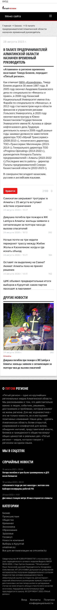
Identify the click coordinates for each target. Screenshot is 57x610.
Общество (8, 520)
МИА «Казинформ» (30, 82)
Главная (6, 25)
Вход (5, 1)
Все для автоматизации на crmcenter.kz (24, 550)
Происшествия (10, 516)
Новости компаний (13, 540)
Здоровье (7, 533)
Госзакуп (7, 537)
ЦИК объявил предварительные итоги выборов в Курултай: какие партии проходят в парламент (27, 284)
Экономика (8, 526)
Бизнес (18, 25)
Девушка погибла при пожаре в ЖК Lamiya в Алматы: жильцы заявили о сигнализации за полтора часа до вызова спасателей (27, 363)
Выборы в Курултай (13, 543)
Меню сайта (13, 16)
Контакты (35, 599)
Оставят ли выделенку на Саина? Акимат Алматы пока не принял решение (24, 266)
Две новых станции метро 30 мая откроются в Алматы (27, 497)
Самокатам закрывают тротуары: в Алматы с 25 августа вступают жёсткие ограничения (25, 202)
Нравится (10, 191)
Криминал (8, 523)
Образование (9, 530)
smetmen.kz (9, 547)
